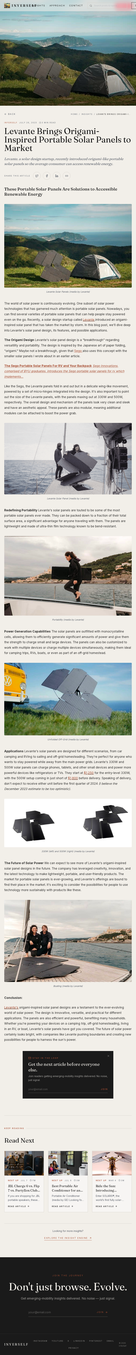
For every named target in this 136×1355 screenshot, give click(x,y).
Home (74, 114)
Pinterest (96, 1341)
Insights (38, 5)
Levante (88, 319)
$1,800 (73, 778)
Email (110, 1341)
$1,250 (89, 773)
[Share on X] (37, 176)
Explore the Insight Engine (66, 1238)
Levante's (11, 1007)
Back (12, 114)
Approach (57, 5)
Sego (78, 351)
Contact (76, 5)
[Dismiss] (108, 1056)
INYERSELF (16, 1344)
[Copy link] (66, 176)
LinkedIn (79, 1341)
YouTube (57, 1341)
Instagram (40, 1341)
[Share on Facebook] (47, 176)
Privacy (74, 1348)
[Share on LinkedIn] (57, 176)
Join (104, 1089)
